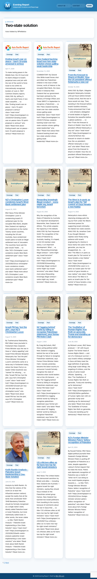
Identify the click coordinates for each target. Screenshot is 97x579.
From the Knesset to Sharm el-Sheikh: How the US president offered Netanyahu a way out (80, 78)
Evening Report (21, 4)
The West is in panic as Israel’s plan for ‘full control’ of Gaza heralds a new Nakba (79, 203)
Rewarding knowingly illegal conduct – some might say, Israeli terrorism (47, 203)
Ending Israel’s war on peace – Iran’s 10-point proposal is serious (16, 61)
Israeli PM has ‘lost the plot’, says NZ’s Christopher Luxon (16, 329)
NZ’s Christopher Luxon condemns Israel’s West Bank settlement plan (16, 202)
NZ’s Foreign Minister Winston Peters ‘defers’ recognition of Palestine (79, 440)
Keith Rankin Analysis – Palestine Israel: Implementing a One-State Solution (16, 473)
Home (89, 6)
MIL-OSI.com (60, 576)
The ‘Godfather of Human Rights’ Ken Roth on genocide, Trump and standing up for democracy (79, 332)
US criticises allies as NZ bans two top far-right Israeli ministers (47, 464)
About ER (61, 6)
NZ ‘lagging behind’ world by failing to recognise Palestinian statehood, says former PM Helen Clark (48, 332)
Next (7, 563)
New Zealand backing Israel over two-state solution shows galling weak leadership (47, 62)
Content (76, 6)
